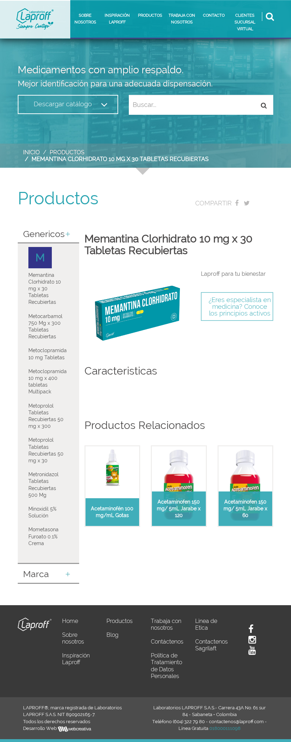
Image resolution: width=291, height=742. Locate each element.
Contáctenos (167, 641)
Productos (67, 152)
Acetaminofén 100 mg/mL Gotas (112, 512)
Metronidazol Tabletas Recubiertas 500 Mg (43, 485)
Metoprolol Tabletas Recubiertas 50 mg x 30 (46, 450)
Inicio (31, 152)
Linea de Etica (206, 624)
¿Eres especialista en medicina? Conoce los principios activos (240, 306)
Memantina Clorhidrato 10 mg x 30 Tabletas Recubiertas (44, 288)
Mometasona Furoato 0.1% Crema (43, 536)
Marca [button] (36, 574)
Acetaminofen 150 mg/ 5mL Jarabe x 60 (245, 508)
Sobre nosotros (73, 638)
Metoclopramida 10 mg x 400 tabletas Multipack (47, 382)
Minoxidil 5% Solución (42, 512)
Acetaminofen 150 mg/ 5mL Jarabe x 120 (179, 508)
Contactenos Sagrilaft (211, 645)
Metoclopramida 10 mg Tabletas (47, 354)
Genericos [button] (44, 234)
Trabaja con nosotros (166, 624)
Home (70, 621)
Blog (112, 634)
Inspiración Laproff (76, 659)
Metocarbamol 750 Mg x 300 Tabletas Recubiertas (45, 326)
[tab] (48, 235)
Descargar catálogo (64, 104)
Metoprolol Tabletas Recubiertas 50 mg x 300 (46, 416)
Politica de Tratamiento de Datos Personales (166, 665)
